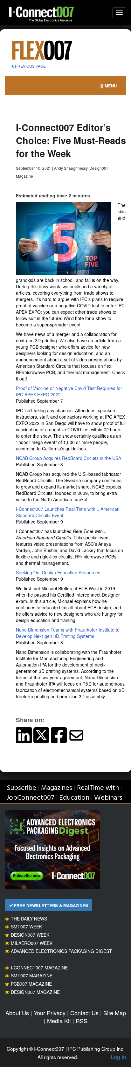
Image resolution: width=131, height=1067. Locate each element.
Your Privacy (50, 1013)
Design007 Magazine (35, 992)
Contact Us (84, 1013)
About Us (17, 1013)
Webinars (108, 798)
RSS (81, 1020)
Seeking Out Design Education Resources (58, 572)
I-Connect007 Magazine (39, 967)
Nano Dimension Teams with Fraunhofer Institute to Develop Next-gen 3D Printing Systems (68, 632)
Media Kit (59, 1020)
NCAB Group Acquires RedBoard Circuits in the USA (68, 458)
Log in (118, 1056)
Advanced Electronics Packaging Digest (61, 951)
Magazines (56, 788)
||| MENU (108, 86)
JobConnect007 (30, 798)
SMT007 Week (26, 926)
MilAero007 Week (31, 943)
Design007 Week (30, 935)
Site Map (114, 1013)
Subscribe (21, 788)
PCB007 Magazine (31, 984)
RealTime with (98, 788)
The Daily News (29, 918)
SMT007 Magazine (31, 975)
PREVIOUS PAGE (30, 66)
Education (74, 798)
